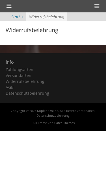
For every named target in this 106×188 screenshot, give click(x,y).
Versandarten (18, 75)
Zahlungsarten (19, 69)
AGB (10, 87)
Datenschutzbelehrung (27, 93)
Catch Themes (64, 123)
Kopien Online (47, 111)
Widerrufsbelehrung (25, 81)
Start (17, 16)
